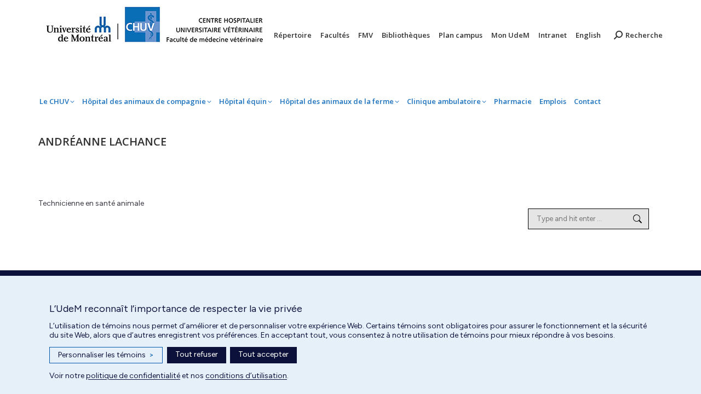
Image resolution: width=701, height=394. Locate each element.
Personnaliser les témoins (106, 355)
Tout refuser (196, 354)
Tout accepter (263, 354)
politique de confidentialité (133, 375)
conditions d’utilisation (246, 375)
